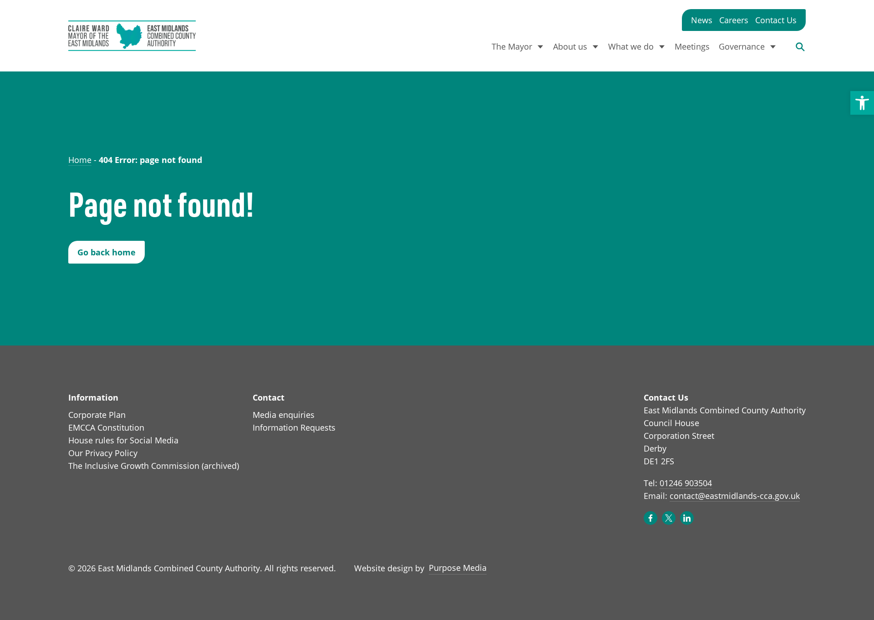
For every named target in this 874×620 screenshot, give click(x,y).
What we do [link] (631, 46)
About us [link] (570, 46)
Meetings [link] (692, 46)
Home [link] (79, 159)
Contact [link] (269, 397)
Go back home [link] (106, 252)
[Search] (800, 46)
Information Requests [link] (294, 427)
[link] (862, 103)
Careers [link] (733, 20)
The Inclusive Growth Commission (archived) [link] (153, 465)
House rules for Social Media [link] (123, 440)
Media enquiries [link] (284, 414)
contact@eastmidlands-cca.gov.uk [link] (735, 495)
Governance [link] (742, 46)
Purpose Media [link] (458, 567)
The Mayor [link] (512, 46)
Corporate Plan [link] (97, 414)
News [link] (701, 20)
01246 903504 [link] (686, 483)
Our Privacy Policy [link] (102, 452)
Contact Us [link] (776, 20)
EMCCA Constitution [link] (106, 427)
